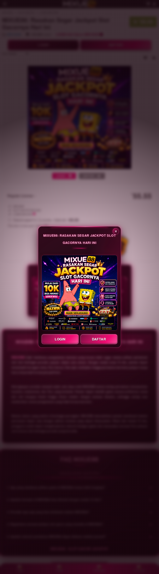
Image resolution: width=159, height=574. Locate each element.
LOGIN (60, 339)
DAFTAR (99, 339)
